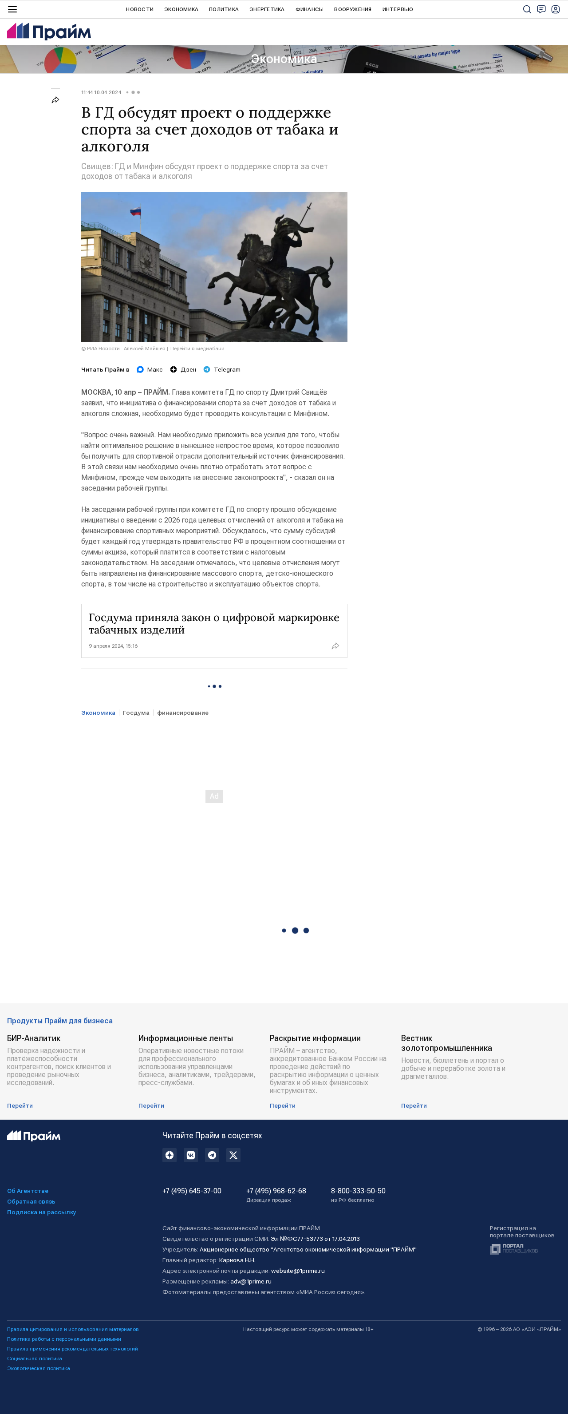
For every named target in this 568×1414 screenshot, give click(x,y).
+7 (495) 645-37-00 (191, 1191)
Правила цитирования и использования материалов (73, 1329)
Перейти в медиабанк (197, 348)
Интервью (398, 9)
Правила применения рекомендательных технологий (72, 1349)
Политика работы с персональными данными (64, 1339)
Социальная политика (34, 1358)
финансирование (183, 712)
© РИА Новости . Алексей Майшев (123, 348)
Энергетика (266, 9)
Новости (140, 9)
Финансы (310, 9)
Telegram (227, 369)
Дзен (188, 369)
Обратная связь (31, 1201)
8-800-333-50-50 (358, 1195)
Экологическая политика (38, 1368)
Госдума (136, 712)
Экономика (181, 9)
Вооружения (352, 9)
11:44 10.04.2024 (101, 92)
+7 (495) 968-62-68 (276, 1195)
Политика (224, 9)
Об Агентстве (27, 1190)
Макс (155, 369)
